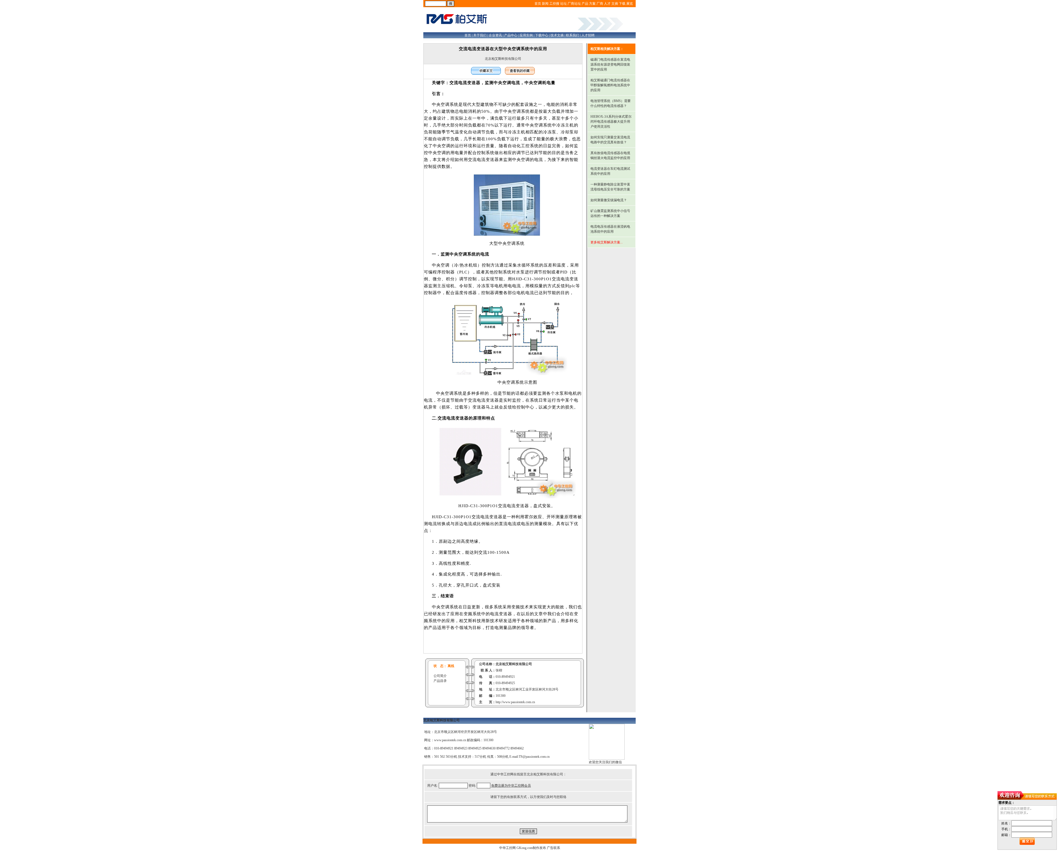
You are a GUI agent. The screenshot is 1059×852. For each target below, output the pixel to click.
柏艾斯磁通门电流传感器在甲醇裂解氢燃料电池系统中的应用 (610, 85)
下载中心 (541, 35)
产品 (585, 4)
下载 (622, 4)
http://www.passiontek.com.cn (515, 702)
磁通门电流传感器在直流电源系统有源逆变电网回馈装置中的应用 (610, 64)
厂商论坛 (574, 4)
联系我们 (572, 35)
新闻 (545, 4)
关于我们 (479, 35)
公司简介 (440, 676)
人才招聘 (588, 35)
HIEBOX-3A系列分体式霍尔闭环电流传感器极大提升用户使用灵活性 (611, 121)
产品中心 (510, 35)
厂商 (600, 4)
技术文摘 (557, 35)
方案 (592, 4)
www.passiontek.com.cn (450, 740)
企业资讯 (495, 35)
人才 (607, 4)
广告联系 (553, 848)
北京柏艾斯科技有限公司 (503, 59)
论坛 (563, 4)
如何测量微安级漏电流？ (608, 200)
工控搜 (554, 4)
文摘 (614, 4)
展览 (629, 4)
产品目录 (440, 681)
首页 (537, 4)
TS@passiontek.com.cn (534, 757)
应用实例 (526, 35)
